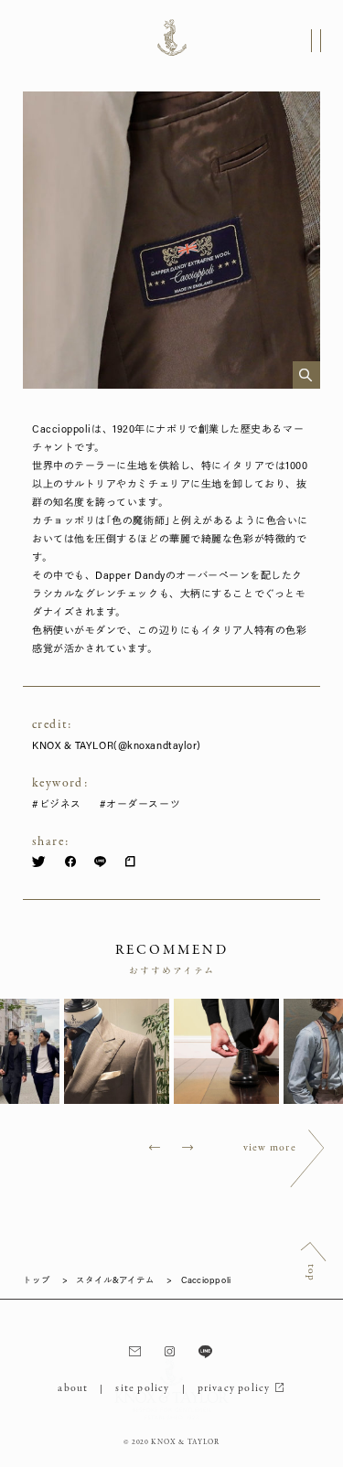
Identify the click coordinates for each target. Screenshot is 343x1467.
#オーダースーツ (140, 804)
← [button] (155, 1148)
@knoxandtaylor (158, 745)
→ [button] (188, 1148)
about (73, 1388)
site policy (142, 1388)
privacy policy (234, 1388)
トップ (36, 1280)
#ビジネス (56, 804)
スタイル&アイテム (115, 1280)
